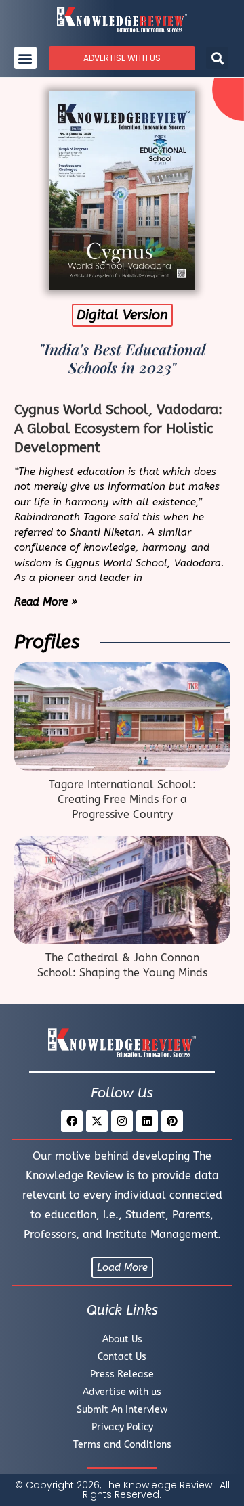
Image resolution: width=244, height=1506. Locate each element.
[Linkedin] (147, 1121)
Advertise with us (122, 1392)
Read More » (45, 601)
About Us (122, 1339)
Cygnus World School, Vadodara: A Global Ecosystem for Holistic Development (118, 428)
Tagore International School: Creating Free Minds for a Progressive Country (122, 799)
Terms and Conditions (122, 1445)
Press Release (122, 1374)
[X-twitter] (97, 1121)
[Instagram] (122, 1121)
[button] (25, 58)
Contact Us (122, 1357)
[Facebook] (72, 1121)
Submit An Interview (122, 1409)
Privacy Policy (122, 1427)
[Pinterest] (172, 1121)
